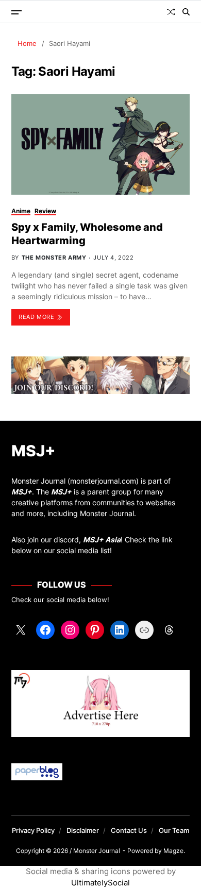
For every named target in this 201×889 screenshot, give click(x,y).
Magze (173, 850)
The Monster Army (54, 257)
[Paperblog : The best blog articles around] (100, 771)
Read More (36, 316)
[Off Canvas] (16, 12)
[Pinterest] (95, 630)
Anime (20, 211)
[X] (20, 630)
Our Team (174, 830)
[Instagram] (70, 630)
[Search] (186, 11)
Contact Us (129, 830)
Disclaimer (82, 830)
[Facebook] (45, 630)
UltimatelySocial (100, 882)
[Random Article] (171, 12)
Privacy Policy (33, 830)
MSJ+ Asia (102, 539)
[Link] (144, 630)
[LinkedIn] (119, 630)
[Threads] (169, 630)
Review (45, 211)
